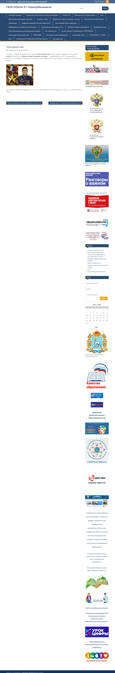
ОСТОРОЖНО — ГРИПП (97, 35)
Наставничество (51, 31)
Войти (104, 298)
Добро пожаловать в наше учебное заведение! (32, 1)
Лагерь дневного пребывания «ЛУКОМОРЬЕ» (77, 31)
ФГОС (89, 269)
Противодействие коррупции (65, 23)
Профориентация (100, 27)
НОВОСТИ (66, 15)
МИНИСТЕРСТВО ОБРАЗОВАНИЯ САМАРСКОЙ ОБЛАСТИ (93, 355)
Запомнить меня (93, 295)
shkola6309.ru (25, 50)
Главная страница (15, 15)
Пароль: (88, 289)
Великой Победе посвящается (78, 27)
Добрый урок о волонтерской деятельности (65, 103)
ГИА (101, 15)
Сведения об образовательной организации (42, 15)
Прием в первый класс (94, 263)
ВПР (10, 39)
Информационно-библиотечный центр (22, 27)
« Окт (96, 327)
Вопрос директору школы (95, 252)
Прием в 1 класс (42, 19)
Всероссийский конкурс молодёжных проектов (24, 103)
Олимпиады (13, 23)
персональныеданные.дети (97, 608)
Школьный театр (78, 35)
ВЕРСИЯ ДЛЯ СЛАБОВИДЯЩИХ (97, 57)
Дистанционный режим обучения (20, 19)
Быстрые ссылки (100, 1)
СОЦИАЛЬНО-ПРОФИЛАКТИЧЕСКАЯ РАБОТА (32, 39)
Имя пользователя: (92, 283)
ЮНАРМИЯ (37, 35)
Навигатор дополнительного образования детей (96, 415)
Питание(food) (57, 39)
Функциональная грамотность (52, 27)
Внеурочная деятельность (95, 250)
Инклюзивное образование (94, 19)
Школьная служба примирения (57, 35)
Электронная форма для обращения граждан (24, 31)
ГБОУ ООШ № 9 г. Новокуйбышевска (28, 7)
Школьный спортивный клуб (19, 35)
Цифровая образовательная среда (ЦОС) (36, 23)
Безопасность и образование (85, 15)
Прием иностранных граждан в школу (66, 19)
